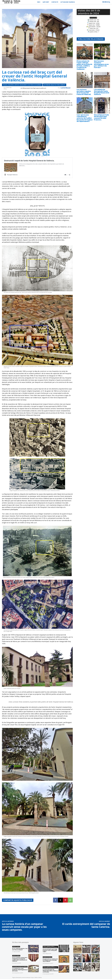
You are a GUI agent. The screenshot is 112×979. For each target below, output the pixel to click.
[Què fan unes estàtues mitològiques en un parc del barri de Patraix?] (102, 51)
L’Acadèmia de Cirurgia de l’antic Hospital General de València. (101, 92)
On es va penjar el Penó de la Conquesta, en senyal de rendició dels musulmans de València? (19, 959)
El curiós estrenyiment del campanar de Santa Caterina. (86, 925)
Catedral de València (47, 957)
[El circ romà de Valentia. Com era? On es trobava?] (33, 948)
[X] (60, 900)
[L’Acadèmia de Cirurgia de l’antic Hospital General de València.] (102, 80)
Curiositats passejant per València (20, 966)
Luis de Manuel (65, 88)
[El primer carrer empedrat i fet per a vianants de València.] (86, 967)
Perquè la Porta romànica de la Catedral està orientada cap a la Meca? (50, 960)
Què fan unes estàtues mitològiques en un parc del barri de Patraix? (101, 64)
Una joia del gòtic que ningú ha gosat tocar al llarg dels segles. (50, 950)
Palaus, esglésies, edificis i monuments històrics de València (22, 85)
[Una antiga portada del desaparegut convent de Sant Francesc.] (102, 105)
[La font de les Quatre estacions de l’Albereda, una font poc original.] (77, 949)
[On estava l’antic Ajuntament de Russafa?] (95, 967)
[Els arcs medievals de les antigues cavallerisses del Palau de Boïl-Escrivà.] (95, 949)
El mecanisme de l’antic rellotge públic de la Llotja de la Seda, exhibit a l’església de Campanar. (84, 65)
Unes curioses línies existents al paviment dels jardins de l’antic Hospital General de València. (41, 702)
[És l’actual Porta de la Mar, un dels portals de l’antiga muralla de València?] (77, 967)
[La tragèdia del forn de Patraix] (86, 949)
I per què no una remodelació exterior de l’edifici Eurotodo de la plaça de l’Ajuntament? (84, 118)
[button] (106, 2)
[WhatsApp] (70, 900)
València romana (16, 946)
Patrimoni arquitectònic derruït (54, 85)
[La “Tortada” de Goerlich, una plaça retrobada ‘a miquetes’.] (95, 958)
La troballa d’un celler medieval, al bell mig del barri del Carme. (20, 970)
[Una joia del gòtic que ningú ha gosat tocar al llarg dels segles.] (64, 948)
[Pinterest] (65, 900)
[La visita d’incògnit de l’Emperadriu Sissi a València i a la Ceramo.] (64, 969)
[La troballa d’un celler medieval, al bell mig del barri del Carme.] (33, 968)
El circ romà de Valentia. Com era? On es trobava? (19, 949)
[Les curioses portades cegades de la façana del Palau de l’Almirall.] (85, 80)
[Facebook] (55, 900)
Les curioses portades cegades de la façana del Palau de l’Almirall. (84, 92)
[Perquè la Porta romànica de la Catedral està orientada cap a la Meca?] (64, 959)
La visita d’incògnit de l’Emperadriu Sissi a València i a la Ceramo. (50, 971)
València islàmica (16, 955)
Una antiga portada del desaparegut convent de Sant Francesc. (101, 117)
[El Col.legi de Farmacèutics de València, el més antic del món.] (77, 958)
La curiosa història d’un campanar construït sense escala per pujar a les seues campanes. (24, 926)
